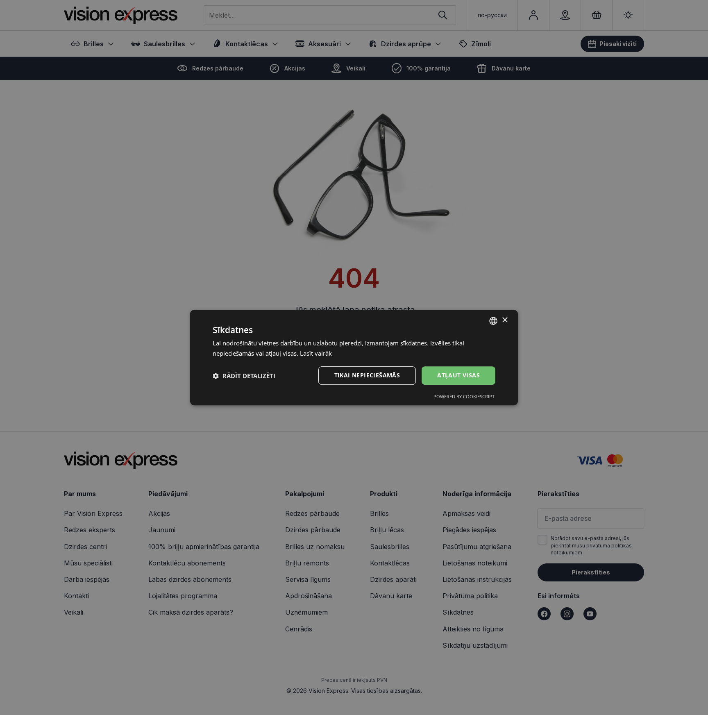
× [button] (505, 320)
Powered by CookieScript (464, 396)
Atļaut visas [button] (458, 375)
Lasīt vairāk (316, 353)
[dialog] (354, 358)
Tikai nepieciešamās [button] (367, 375)
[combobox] (493, 321)
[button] (244, 375)
